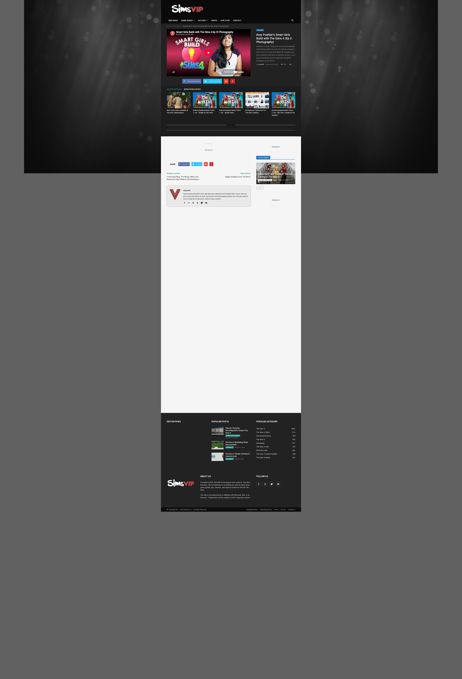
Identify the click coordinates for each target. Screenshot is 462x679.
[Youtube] (207, 203)
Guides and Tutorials (232, 435)
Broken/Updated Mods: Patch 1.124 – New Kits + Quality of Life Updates (283, 112)
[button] (292, 20)
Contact (237, 20)
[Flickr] (190, 203)
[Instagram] (194, 203)
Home (169, 26)
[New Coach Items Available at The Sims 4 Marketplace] (178, 100)
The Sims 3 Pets (262, 447)
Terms (276, 509)
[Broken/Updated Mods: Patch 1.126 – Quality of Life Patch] (205, 100)
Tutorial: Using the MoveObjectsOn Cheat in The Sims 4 (236, 430)
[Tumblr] (198, 203)
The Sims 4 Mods (263, 457)
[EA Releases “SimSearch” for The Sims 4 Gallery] (257, 100)
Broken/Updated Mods (201, 107)
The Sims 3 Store (263, 432)
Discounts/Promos (263, 436)
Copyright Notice (251, 509)
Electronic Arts (261, 450)
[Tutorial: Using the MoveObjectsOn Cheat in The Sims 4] (218, 431)
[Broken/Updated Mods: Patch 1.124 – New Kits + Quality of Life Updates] (283, 100)
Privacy (283, 509)
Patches (202, 20)
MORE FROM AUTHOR (192, 89)
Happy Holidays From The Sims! (237, 177)
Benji (275, 180)
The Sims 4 (260, 30)
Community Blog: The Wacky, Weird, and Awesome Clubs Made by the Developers (183, 178)
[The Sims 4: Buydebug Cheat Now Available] (218, 445)
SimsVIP (261, 64)
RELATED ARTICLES (174, 89)
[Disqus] (208, 242)
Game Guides (187, 20)
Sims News (173, 20)
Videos (214, 20)
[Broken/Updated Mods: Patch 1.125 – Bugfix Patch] (231, 100)
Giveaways (260, 443)
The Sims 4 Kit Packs (265, 180)
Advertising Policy (266, 509)
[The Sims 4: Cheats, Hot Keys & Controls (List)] (218, 457)
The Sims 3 (260, 439)
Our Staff (225, 20)
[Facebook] (185, 203)
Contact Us (291, 509)
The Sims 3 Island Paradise (266, 454)
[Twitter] (203, 203)
